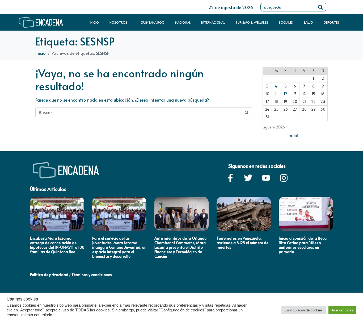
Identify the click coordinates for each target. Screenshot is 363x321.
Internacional (213, 22)
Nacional (183, 22)
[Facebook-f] (230, 178)
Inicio (94, 22)
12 (285, 93)
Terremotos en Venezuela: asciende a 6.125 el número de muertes (242, 243)
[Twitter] (248, 178)
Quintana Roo (152, 22)
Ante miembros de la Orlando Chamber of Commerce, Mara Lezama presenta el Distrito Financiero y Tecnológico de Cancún (180, 247)
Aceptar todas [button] (342, 310)
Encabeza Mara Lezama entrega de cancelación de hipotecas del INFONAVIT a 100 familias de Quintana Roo (57, 245)
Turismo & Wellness (251, 22)
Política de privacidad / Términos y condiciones (71, 274)
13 (295, 93)
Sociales (286, 22)
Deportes (331, 22)
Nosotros (118, 22)
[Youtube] (266, 178)
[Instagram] (284, 178)
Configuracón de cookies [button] (304, 310)
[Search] (320, 7)
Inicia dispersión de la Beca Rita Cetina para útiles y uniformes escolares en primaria (303, 245)
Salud (308, 22)
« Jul (293, 135)
